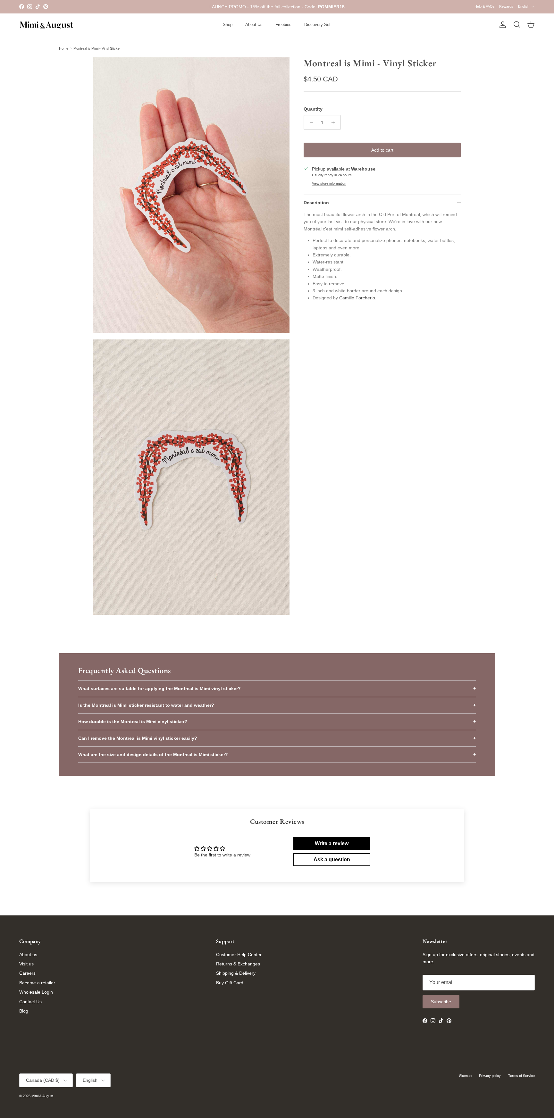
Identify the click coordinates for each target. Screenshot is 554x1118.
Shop (227, 24)
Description (316, 202)
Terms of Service (521, 1076)
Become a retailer (37, 982)
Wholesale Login (36, 992)
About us (28, 954)
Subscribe (441, 1001)
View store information (329, 183)
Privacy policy (490, 1076)
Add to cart (382, 150)
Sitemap (465, 1076)
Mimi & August (42, 1096)
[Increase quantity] (334, 122)
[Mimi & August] (46, 25)
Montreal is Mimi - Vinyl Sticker (97, 48)
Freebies (283, 24)
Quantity (313, 109)
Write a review (331, 843)
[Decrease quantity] (309, 122)
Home (63, 48)
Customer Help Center (239, 954)
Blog (23, 1011)
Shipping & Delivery (236, 973)
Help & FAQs (484, 6)
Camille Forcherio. (357, 297)
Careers (27, 973)
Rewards (506, 6)
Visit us (26, 963)
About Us (254, 24)
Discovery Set (317, 24)
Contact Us (30, 1001)
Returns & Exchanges (238, 963)
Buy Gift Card (229, 982)
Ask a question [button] (332, 859)
